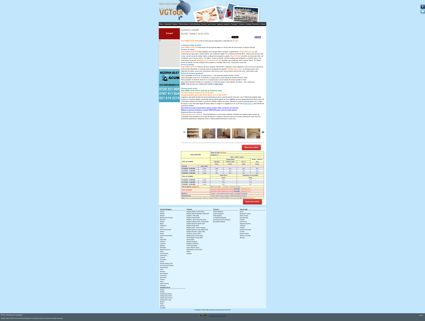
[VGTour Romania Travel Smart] (175, 20)
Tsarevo (162, 279)
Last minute (212, 24)
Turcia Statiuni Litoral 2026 (195, 237)
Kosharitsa (163, 239)
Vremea (241, 24)
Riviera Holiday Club (166, 263)
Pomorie (162, 257)
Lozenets (163, 243)
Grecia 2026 (190, 239)
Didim (162, 304)
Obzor (162, 251)
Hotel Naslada (217, 215)
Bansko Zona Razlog (166, 217)
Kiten (161, 237)
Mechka (162, 245)
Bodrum (162, 302)
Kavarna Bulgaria (218, 213)
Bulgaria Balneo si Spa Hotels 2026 (197, 229)
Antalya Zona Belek (166, 294)
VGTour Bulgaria (218, 211)
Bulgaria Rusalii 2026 (193, 217)
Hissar (162, 233)
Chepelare (163, 225)
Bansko (162, 215)
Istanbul (162, 306)
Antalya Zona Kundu (166, 298)
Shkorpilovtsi (164, 267)
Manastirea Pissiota (219, 221)
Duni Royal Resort (165, 229)
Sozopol (162, 271)
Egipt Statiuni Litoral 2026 (194, 249)
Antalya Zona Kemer (166, 296)
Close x (421, 315)
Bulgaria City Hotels (193, 243)
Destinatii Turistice (171, 24)
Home (161, 24)
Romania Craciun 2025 (194, 233)
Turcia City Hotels (192, 245)
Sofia (161, 269)
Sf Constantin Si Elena (167, 265)
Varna (162, 281)
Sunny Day (163, 275)
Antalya (162, 292)
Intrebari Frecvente (252, 24)
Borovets (162, 219)
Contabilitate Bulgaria (219, 217)
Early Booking (195, 24)
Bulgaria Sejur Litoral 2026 (195, 235)
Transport (234, 24)
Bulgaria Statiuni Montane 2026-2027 (198, 213)
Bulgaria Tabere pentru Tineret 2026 (197, 221)
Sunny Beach (164, 273)
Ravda (162, 261)
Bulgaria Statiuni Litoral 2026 (195, 211)
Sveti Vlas (163, 277)
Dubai (188, 251)
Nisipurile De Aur (165, 249)
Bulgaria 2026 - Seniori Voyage (196, 227)
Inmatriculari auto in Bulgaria (221, 219)
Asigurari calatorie (223, 24)
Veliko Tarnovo (164, 283)
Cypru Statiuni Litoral (193, 247)
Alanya (162, 290)
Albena (162, 211)
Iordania (189, 253)
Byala (161, 223)
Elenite (162, 231)
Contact (263, 24)
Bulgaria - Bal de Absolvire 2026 (196, 219)
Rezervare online (251, 147)
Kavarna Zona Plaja (166, 235)
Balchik (162, 213)
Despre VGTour (244, 233)
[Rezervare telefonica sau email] (169, 102)
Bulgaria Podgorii (192, 241)
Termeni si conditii (245, 235)
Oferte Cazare (184, 24)
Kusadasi (163, 308)
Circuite (203, 24)
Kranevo (162, 241)
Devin (162, 227)
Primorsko (163, 259)
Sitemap (242, 237)
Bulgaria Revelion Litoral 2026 (196, 231)
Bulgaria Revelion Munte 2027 (196, 223)
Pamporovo (163, 255)
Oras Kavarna (164, 253)
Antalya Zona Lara (165, 300)
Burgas (162, 221)
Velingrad (163, 285)
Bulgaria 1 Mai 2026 (193, 215)
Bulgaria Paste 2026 (193, 225)
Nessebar (163, 247)
